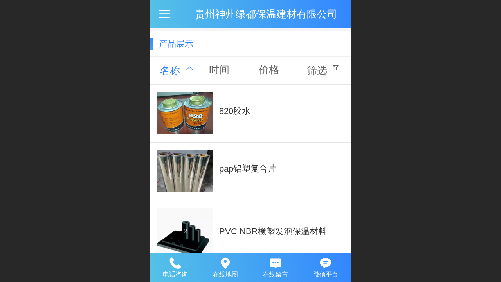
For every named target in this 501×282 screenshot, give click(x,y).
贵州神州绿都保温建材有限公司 (266, 14)
